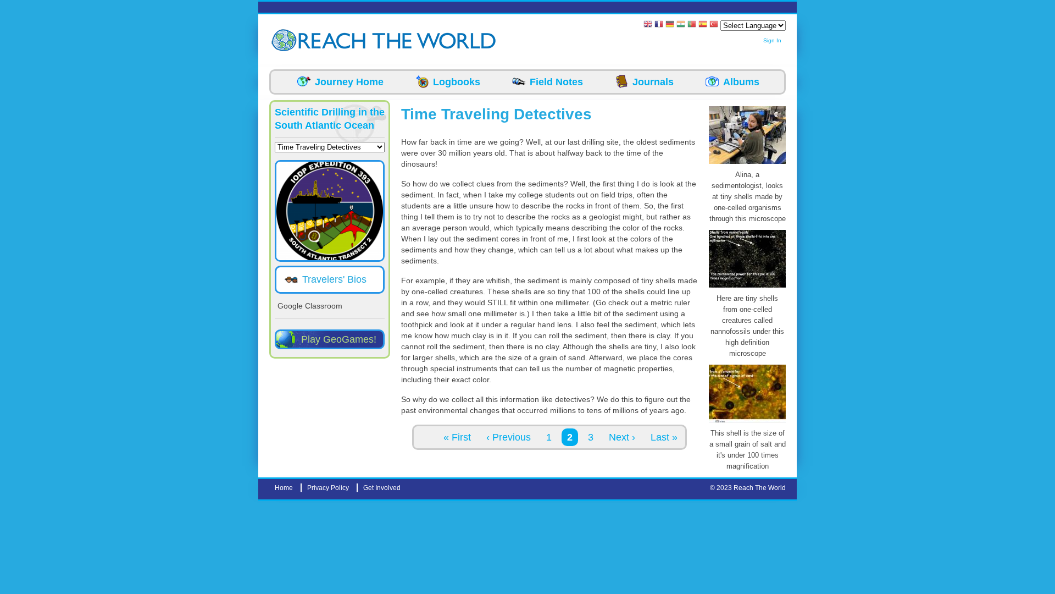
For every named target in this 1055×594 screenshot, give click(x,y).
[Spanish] (702, 25)
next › (622, 437)
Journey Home (349, 81)
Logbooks (456, 81)
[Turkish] (713, 25)
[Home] (285, 40)
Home (284, 488)
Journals (653, 81)
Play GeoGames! (338, 339)
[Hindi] (680, 25)
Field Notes (556, 81)
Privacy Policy (328, 488)
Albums (741, 81)
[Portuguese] (691, 25)
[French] (658, 25)
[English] (647, 25)
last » (664, 437)
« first (457, 437)
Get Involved (382, 488)
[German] (669, 25)
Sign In (772, 40)
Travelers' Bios (334, 279)
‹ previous (508, 437)
